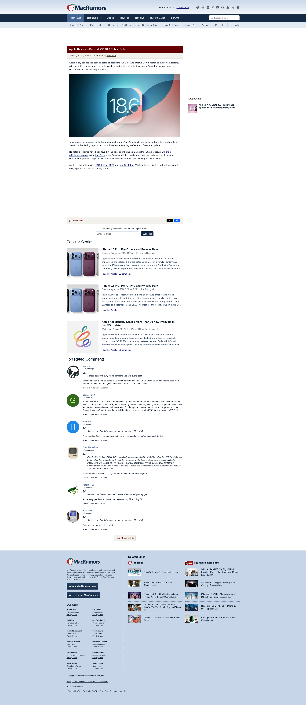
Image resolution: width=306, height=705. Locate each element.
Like (97, 388)
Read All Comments (125, 538)
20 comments (125, 274)
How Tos (124, 17)
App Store (100, 155)
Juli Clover (111, 55)
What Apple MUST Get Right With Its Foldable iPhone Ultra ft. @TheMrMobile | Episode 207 (220, 572)
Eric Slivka (96, 609)
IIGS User (87, 510)
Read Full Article (109, 274)
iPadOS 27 (126, 25)
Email (69, 615)
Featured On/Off (74, 691)
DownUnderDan (90, 447)
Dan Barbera (72, 652)
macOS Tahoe (127, 165)
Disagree (104, 388)
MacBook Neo (171, 25)
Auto (115, 691)
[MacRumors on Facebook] (208, 7)
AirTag (205, 25)
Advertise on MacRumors (83, 595)
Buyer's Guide (157, 17)
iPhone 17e (190, 25)
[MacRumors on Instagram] (202, 7)
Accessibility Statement (75, 686)
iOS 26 (98, 165)
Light (120, 691)
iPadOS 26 (108, 165)
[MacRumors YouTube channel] (222, 7)
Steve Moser (72, 663)
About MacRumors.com (82, 586)
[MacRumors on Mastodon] (217, 7)
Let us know (183, 7)
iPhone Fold (95, 25)
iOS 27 (111, 25)
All (237, 25)
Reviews (139, 17)
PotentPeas (88, 485)
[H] (73, 433)
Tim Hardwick (98, 631)
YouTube (138, 562)
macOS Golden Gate (147, 25)
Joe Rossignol (148, 253)
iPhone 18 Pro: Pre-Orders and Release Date (130, 249)
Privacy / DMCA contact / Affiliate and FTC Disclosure (87, 682)
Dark (125, 691)
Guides (110, 17)
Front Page (75, 17)
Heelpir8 (87, 421)
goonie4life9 (89, 395)
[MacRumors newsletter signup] (238, 7)
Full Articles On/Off (90, 691)
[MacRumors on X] (212, 7)
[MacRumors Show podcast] (197, 7)
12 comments (76, 220)
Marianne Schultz (99, 642)
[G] (73, 406)
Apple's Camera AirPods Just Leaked (161, 572)
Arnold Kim (71, 609)
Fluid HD (108, 691)
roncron (86, 366)
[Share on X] (170, 220)
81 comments (125, 350)
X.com (74, 615)
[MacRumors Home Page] (86, 8)
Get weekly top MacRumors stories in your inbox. (124, 228)
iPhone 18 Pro (76, 25)
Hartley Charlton (73, 642)
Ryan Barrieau (98, 652)
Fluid (101, 691)
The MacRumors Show (206, 562)
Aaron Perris (97, 663)
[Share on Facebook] (177, 220)
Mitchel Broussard (74, 631)
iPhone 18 (219, 25)
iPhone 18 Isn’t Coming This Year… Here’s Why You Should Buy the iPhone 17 (162, 607)
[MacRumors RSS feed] (232, 7)
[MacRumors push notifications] (227, 7)
